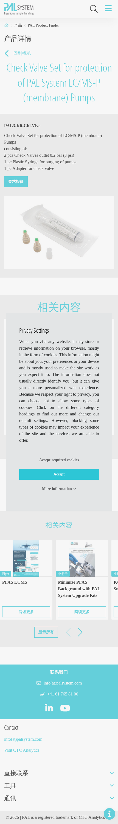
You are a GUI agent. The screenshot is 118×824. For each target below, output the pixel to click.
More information (57, 489)
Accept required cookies (59, 460)
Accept (59, 474)
